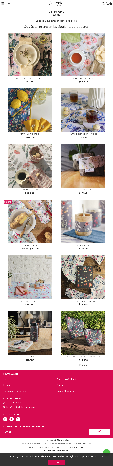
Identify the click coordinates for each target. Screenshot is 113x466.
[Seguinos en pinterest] (18, 419)
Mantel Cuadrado (29, 134)
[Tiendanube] (56, 441)
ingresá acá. (79, 448)
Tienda (6, 385)
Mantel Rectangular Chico (30, 78)
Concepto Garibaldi (66, 379)
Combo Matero (30, 190)
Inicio (5, 379)
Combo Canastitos (83, 190)
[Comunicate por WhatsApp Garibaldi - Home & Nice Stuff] (106, 452)
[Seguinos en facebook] (11, 419)
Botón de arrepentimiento (56, 450)
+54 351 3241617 (14, 402)
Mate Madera (83, 245)
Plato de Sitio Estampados (83, 134)
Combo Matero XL (29, 301)
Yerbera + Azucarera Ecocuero (83, 357)
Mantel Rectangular (83, 78)
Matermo (30, 357)
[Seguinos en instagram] (5, 419)
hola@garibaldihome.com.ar (20, 407)
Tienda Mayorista (65, 391)
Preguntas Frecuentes (14, 391)
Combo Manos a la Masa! (83, 301)
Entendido (56, 462)
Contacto (61, 385)
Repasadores (30, 245)
